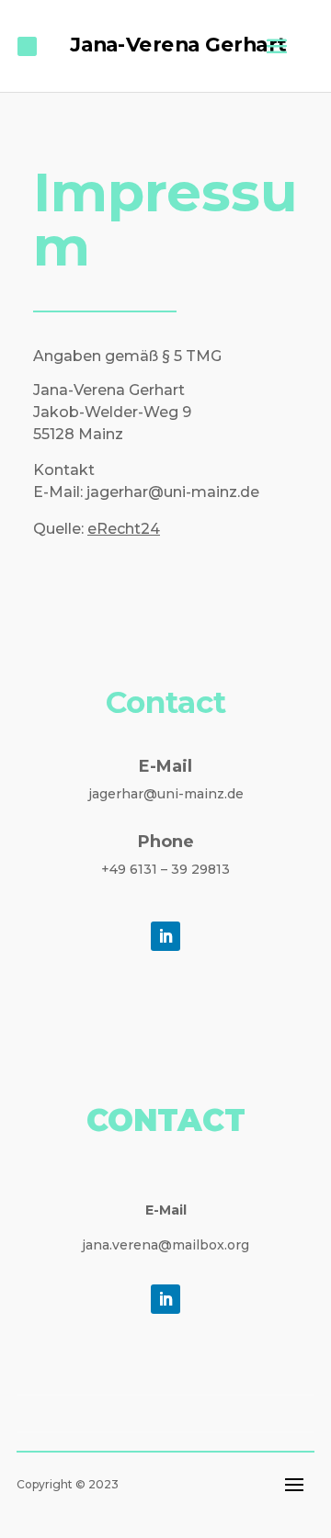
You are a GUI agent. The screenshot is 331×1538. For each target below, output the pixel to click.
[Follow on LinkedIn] (165, 936)
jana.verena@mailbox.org (165, 1245)
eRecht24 (123, 528)
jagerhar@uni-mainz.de (166, 794)
